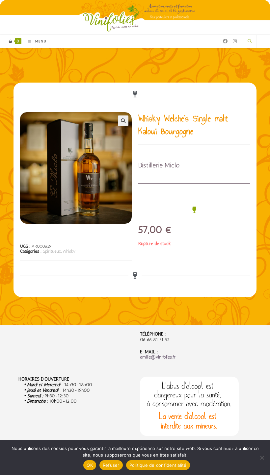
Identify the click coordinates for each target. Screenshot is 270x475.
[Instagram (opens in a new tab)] (234, 41)
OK (90, 465)
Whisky (69, 251)
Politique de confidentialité (158, 465)
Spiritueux (52, 251)
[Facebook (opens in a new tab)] (225, 41)
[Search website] (249, 41)
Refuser (111, 465)
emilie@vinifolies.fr (158, 357)
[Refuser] (261, 457)
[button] (123, 120)
